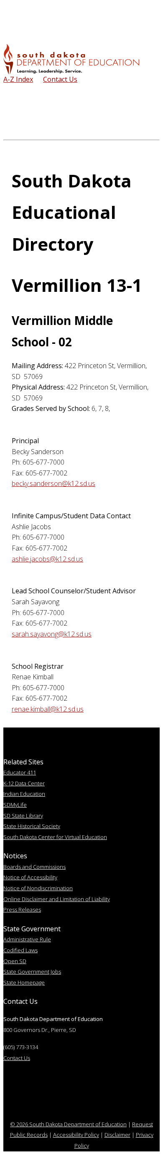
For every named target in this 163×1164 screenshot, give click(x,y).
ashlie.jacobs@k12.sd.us (47, 559)
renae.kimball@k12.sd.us (48, 709)
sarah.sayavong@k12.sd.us (52, 634)
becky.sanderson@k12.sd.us (53, 483)
